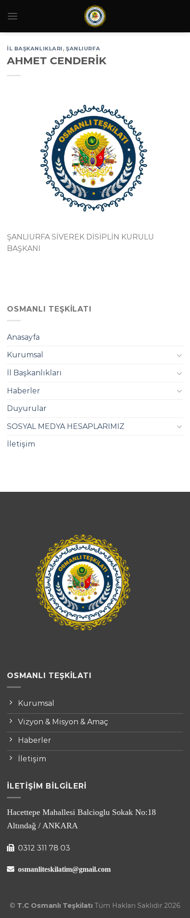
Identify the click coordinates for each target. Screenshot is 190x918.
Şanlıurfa (83, 48)
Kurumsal (25, 354)
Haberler (23, 390)
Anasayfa (23, 337)
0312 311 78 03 (43, 848)
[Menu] (12, 16)
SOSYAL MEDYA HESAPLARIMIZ (66, 426)
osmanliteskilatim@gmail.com (64, 869)
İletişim (21, 444)
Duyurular (27, 408)
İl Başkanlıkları (34, 372)
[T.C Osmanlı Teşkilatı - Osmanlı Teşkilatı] (95, 16)
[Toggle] (179, 355)
